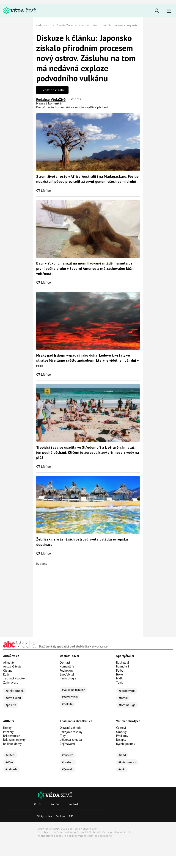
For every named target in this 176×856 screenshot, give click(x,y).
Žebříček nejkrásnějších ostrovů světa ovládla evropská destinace (82, 541)
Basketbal (122, 663)
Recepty (121, 740)
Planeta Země (64, 25)
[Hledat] (157, 11)
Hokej (120, 674)
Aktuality (8, 663)
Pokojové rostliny (71, 732)
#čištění (10, 755)
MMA (119, 678)
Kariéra (55, 804)
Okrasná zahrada (70, 728)
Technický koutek (14, 678)
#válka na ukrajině (73, 690)
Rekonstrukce (11, 736)
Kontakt (73, 804)
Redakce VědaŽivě (51, 99)
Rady (6, 674)
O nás (37, 804)
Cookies (60, 816)
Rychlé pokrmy (125, 744)
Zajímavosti (10, 682)
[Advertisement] (88, 597)
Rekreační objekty (14, 740)
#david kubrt (13, 698)
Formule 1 (122, 666)
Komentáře (67, 666)
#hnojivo (67, 755)
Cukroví (121, 728)
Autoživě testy (12, 666)
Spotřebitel (67, 674)
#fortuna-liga (126, 705)
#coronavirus (126, 691)
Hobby (7, 728)
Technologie (68, 678)
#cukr (121, 769)
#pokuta (11, 705)
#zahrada (11, 769)
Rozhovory (66, 671)
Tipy (63, 736)
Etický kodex (44, 816)
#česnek (67, 769)
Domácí (65, 663)
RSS (71, 816)
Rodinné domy (12, 744)
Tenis (119, 682)
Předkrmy (122, 736)
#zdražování (70, 697)
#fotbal (123, 698)
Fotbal (120, 671)
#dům (9, 762)
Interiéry (8, 732)
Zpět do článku (54, 90)
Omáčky (121, 732)
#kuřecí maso (127, 762)
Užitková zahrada (71, 740)
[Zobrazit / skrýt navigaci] (169, 11)
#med (122, 755)
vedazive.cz (43, 25)
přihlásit (102, 107)
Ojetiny (7, 671)
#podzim (67, 762)
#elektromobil (15, 691)
